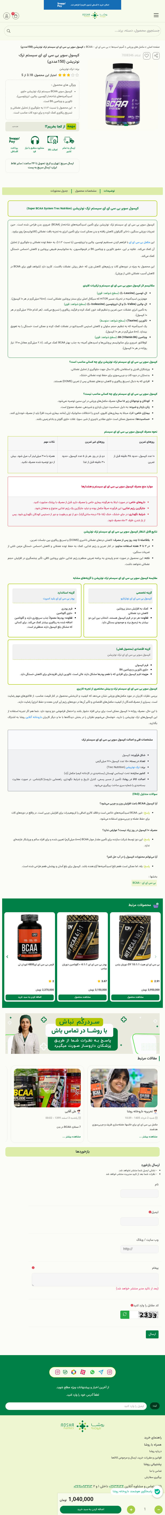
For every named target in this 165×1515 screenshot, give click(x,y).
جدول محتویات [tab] (59, 191)
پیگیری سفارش (153, 1477)
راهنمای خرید (153, 1437)
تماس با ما (156, 1471)
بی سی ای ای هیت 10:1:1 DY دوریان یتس (137, 965)
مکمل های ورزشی (135, 47)
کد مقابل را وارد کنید (146, 1305)
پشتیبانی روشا (153, 1464)
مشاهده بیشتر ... (148, 1137)
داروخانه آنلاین (34, 717)
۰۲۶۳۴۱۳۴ (116, 1486)
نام (157, 1184)
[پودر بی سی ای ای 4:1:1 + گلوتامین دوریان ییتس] (82, 937)
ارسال (152, 1334)
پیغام (155, 1268)
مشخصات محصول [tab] (85, 191)
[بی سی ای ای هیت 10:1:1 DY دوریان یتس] (135, 937)
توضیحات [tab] (109, 191)
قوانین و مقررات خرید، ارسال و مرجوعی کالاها (136, 1458)
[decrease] (158, 1509)
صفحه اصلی (153, 47)
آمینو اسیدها (117, 47)
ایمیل (155, 1212)
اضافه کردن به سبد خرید (90, 1509)
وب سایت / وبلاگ (147, 1240)
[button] (7, 957)
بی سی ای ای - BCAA (97, 47)
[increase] (131, 1509)
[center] (8, 31)
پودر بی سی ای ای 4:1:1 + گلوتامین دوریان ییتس (84, 966)
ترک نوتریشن (67, 69)
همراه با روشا (153, 1444)
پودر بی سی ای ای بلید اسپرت (59, 598)
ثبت (155, 1406)
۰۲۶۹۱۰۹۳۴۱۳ (83, 1486)
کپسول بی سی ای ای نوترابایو (136, 598)
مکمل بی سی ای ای (139, 242)
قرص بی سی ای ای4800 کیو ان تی (36, 965)
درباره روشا (155, 1451)
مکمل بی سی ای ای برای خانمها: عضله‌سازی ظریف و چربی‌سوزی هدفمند (124, 1127)
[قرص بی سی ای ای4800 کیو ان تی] (29, 937)
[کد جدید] (124, 1315)
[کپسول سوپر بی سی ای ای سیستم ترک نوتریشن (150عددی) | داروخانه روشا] (82, 1426)
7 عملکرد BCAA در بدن (69, 1127)
